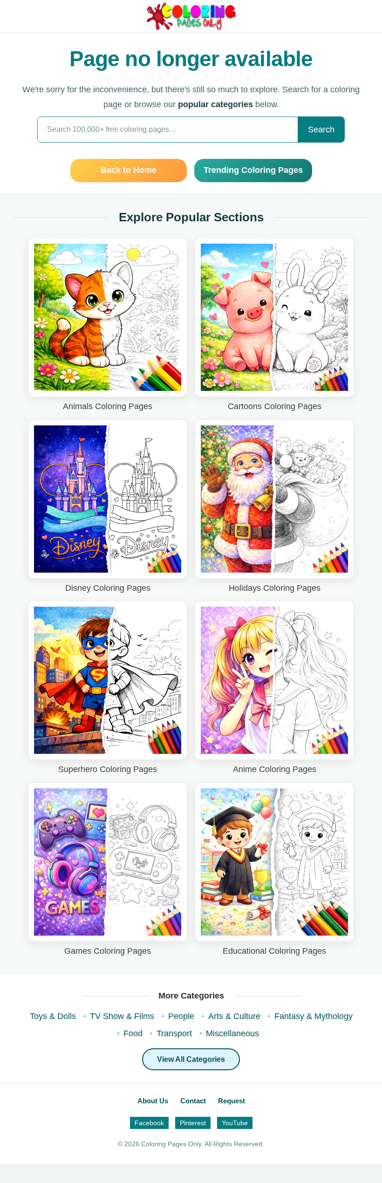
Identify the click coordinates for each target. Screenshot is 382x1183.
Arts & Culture (234, 1016)
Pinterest (193, 1123)
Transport (174, 1033)
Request (231, 1101)
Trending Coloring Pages (253, 170)
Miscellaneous (232, 1033)
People (181, 1016)
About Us (152, 1101)
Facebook (149, 1123)
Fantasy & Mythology (313, 1016)
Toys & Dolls (53, 1016)
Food (133, 1033)
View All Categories (191, 1059)
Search (321, 129)
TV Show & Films (122, 1016)
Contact (193, 1101)
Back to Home (129, 170)
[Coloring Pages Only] (191, 16)
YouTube (235, 1123)
